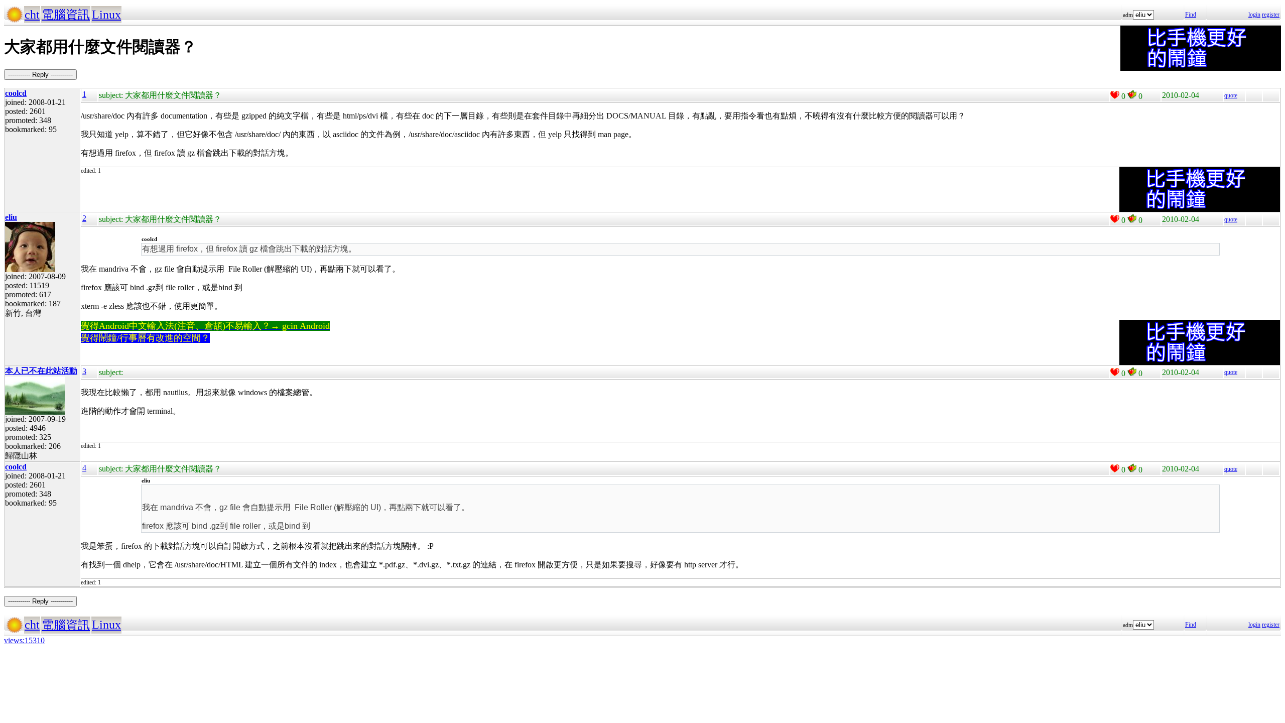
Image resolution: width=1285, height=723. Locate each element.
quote (1230, 95)
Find (1190, 14)
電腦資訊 (66, 14)
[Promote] (1114, 95)
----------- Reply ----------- (40, 74)
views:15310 (24, 640)
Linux (106, 14)
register (1270, 14)
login (1254, 14)
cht (32, 14)
